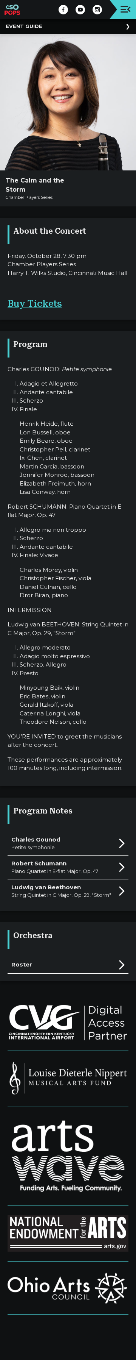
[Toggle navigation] (125, 9)
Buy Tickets (35, 303)
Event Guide (24, 26)
